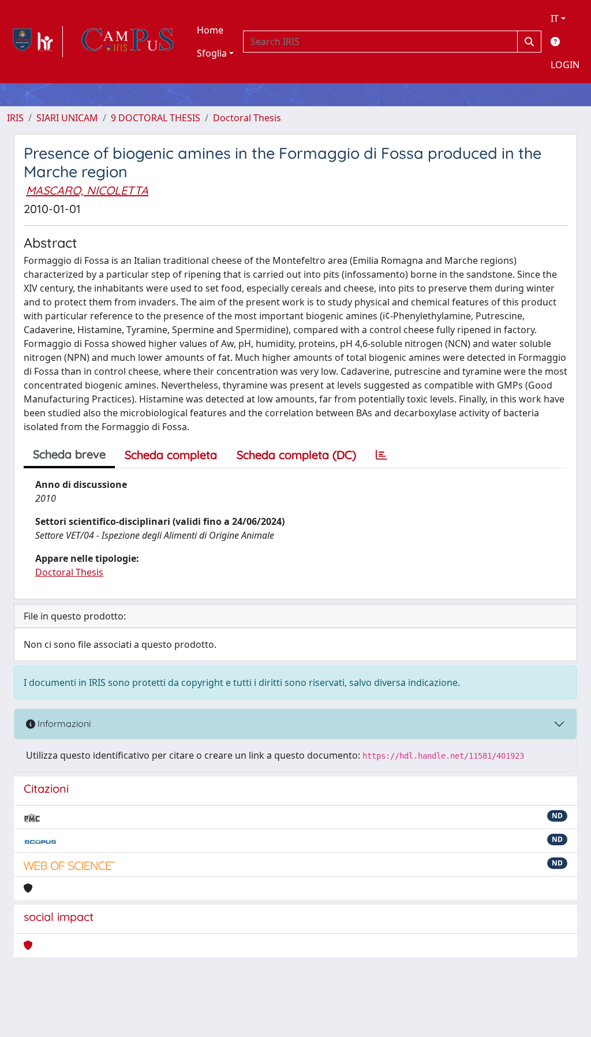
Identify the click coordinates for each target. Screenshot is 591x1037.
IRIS (15, 117)
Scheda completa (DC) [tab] (296, 454)
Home (210, 30)
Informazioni (63, 723)
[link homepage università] (127, 41)
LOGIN (565, 64)
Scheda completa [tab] (171, 454)
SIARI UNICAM (67, 117)
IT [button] (555, 18)
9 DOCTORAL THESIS (155, 117)
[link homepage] (35, 41)
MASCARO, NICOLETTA (87, 190)
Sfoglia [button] (212, 53)
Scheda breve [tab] (69, 454)
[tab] (381, 455)
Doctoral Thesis (247, 117)
